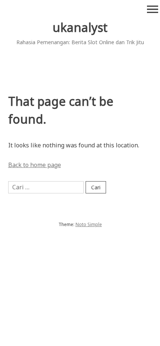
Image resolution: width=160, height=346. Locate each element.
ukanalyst (80, 27)
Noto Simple (89, 224)
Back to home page (34, 165)
